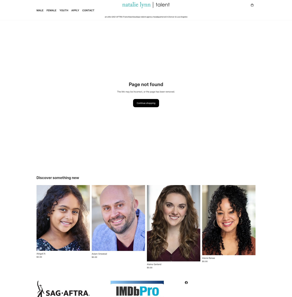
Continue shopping (146, 103)
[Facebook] (186, 282)
